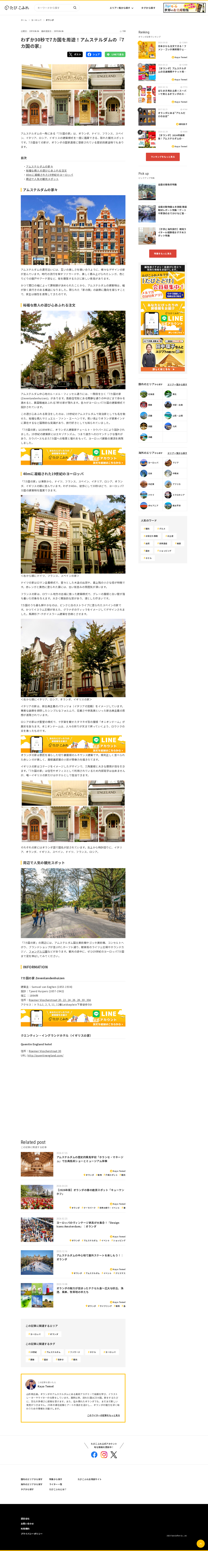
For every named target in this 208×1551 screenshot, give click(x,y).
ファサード (75, 1352)
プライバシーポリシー (32, 1533)
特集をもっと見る (163, 253)
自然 (148, 543)
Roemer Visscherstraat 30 (45, 1051)
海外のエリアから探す (32, 1484)
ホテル (93, 1352)
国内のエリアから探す (32, 1479)
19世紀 (33, 1352)
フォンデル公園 (38, 951)
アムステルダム (91, 1240)
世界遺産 (163, 543)
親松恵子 (183, 124)
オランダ (50, 20)
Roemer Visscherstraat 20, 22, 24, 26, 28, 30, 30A (60, 1000)
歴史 (46, 1359)
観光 (123, 1174)
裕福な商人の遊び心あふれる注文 (46, 170)
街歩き (61, 1359)
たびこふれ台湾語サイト (90, 1479)
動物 (100, 1174)
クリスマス (120, 1273)
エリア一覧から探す (120, 7)
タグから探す (148, 7)
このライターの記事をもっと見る (103, 1415)
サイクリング (106, 1306)
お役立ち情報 (152, 536)
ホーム (24, 20)
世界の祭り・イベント (109, 1207)
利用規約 (25, 1528)
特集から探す (55, 1479)
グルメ (162, 528)
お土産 (170, 536)
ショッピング (119, 1240)
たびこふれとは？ (58, 1489)
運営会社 (25, 1518)
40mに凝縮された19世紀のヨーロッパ (49, 175)
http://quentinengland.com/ (45, 1055)
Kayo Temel (119, 1171)
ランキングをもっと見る (163, 156)
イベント (105, 1240)
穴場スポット (111, 1174)
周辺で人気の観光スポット (42, 179)
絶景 (179, 543)
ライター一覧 (55, 1484)
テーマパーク (90, 1207)
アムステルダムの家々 (39, 166)
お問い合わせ (27, 1523)
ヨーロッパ (36, 20)
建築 (32, 1359)
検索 (75, 7)
